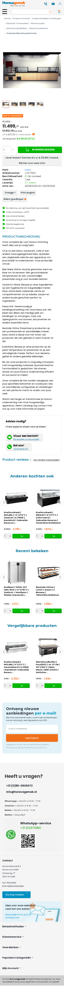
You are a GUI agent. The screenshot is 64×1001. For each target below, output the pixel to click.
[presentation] (4, 74)
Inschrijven (32, 738)
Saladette (7, 284)
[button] (5, 104)
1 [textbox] (4, 150)
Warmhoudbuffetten (17, 28)
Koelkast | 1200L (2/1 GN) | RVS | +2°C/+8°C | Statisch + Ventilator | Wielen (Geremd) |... (16, 591)
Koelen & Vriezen (21, 18)
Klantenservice (12, 936)
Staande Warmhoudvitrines (21, 33)
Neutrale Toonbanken (17, 23)
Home (7, 18)
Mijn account (10, 968)
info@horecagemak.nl (21, 792)
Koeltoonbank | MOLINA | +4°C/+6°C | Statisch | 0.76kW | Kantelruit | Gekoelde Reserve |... (16, 517)
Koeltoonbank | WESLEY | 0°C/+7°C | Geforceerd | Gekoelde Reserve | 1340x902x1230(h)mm (48, 517)
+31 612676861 (30, 828)
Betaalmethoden (13, 926)
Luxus (28, 169)
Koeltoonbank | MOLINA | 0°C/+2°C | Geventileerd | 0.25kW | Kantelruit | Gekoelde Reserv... (16, 667)
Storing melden (16, 894)
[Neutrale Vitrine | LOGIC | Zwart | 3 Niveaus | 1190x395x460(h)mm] (48, 573)
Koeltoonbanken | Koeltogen (46, 18)
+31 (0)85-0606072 (19, 786)
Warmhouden (38, 23)
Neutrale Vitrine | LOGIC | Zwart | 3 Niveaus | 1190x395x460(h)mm (47, 591)
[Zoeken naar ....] (49, 11)
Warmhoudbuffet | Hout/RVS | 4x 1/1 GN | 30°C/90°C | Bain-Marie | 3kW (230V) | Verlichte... (48, 667)
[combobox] (6, 150)
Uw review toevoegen (46, 460)
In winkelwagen (43, 149)
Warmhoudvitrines (38, 28)
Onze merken (10, 947)
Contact (7, 860)
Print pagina (28, 192)
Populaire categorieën (16, 957)
